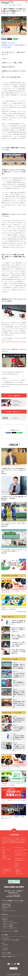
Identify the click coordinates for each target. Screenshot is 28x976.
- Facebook (5, 944)
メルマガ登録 (13, 968)
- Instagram (5, 948)
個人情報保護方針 (6, 869)
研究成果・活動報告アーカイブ (9, 956)
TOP (4, 847)
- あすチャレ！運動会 (7, 926)
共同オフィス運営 (6, 905)
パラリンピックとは (19, 847)
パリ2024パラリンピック (20, 853)
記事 (6, 4)
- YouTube (5, 949)
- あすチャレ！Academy (8, 924)
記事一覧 (17, 863)
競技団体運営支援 (6, 904)
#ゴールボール (11, 42)
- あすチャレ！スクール (7, 921)
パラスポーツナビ (6, 849)
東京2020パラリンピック (20, 858)
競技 (4, 851)
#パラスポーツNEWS (6, 47)
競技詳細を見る (17, 404)
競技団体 (4, 857)
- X (3, 946)
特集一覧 (17, 865)
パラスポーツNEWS (7, 859)
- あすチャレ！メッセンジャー (9, 928)
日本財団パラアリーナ (7, 907)
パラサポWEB (5, 938)
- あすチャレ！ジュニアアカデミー (10, 923)
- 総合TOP (4, 919)
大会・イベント (6, 855)
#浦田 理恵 (4, 42)
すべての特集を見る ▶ (20, 611)
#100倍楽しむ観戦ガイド (20, 45)
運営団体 (17, 871)
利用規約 (17, 869)
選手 (4, 853)
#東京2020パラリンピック (7, 45)
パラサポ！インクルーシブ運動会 (10, 931)
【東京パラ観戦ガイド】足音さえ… (15, 4)
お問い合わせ (18, 873)
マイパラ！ (5, 909)
